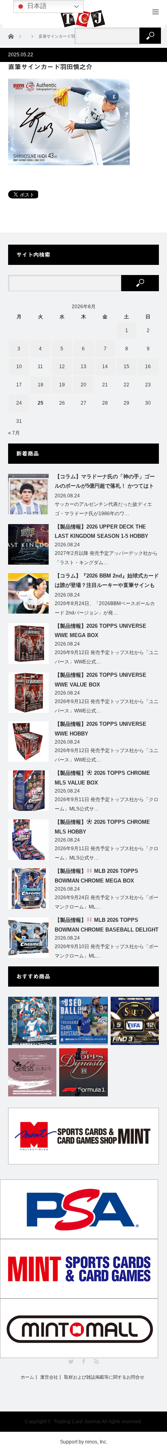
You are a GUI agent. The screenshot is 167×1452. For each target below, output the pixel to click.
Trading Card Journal (77, 1421)
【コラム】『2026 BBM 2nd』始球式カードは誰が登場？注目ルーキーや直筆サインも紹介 (107, 582)
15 (126, 366)
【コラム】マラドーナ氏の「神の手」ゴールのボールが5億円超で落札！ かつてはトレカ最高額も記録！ (105, 482)
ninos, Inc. (96, 1442)
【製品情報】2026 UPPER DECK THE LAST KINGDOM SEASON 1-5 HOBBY (101, 531)
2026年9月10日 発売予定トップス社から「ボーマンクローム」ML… (106, 951)
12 (62, 366)
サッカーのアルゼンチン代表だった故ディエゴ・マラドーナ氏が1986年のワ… (103, 508)
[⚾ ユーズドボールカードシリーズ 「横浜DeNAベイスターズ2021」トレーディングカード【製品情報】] (83, 1021)
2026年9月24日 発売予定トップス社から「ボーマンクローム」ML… (106, 902)
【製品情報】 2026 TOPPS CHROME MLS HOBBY (102, 826)
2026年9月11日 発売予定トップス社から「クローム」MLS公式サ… (106, 804)
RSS (96, 1361)
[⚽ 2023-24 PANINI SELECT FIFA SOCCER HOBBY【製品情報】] (135, 1021)
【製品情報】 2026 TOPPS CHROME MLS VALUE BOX (102, 777)
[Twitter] (71, 1361)
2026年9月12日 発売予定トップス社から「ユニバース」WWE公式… (106, 657)
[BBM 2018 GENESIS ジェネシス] (32, 1072)
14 (105, 366)
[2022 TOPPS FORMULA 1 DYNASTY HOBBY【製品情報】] (83, 1072)
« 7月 (14, 433)
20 (83, 385)
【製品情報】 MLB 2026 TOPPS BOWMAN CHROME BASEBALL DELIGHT (106, 924)
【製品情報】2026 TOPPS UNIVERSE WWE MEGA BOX (100, 630)
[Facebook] (83, 1361)
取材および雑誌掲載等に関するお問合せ (104, 1377)
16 (148, 366)
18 (40, 385)
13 (83, 366)
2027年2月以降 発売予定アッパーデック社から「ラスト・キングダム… (106, 557)
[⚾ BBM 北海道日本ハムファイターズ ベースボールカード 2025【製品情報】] (32, 1021)
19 (62, 385)
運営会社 (49, 1377)
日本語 (36, 5)
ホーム (27, 1377)
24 (19, 403)
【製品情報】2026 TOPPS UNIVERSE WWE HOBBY (100, 728)
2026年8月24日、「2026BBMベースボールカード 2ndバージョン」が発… (105, 608)
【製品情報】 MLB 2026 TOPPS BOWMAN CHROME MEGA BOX (96, 875)
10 (19, 366)
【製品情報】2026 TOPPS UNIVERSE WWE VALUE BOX (100, 679)
